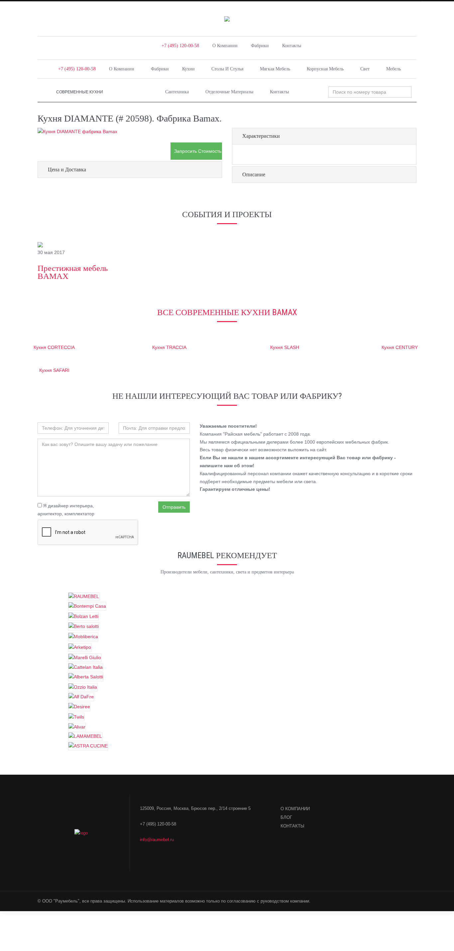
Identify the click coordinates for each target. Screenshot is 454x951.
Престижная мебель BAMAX (73, 272)
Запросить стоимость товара (198, 151)
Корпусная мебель (325, 68)
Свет (365, 68)
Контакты (291, 45)
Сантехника (177, 91)
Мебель (393, 68)
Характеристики (261, 136)
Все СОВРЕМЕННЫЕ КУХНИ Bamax (227, 312)
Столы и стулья (227, 68)
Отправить (174, 507)
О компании (225, 45)
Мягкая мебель (275, 68)
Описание (253, 174)
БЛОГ (286, 817)
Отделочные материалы (229, 91)
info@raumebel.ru (157, 839)
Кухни (188, 68)
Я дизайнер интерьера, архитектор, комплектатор (66, 509)
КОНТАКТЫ (292, 825)
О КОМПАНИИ (295, 808)
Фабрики (260, 45)
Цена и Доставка (67, 169)
